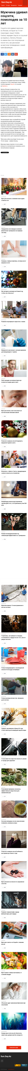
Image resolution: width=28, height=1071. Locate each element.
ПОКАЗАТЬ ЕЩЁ (14, 1047)
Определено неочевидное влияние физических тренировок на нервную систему (11, 230)
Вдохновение (4, 289)
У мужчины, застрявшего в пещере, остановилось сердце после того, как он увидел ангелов (13, 637)
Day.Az (3, 5)
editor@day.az (11, 1069)
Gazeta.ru (4, 86)
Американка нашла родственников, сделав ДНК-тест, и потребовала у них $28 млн (13, 503)
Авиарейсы (14, 5)
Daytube (20, 5)
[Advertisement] (14, 165)
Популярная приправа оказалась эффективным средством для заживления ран (11, 790)
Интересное (3, 469)
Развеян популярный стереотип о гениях (13, 321)
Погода (8, 5)
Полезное (3, 227)
